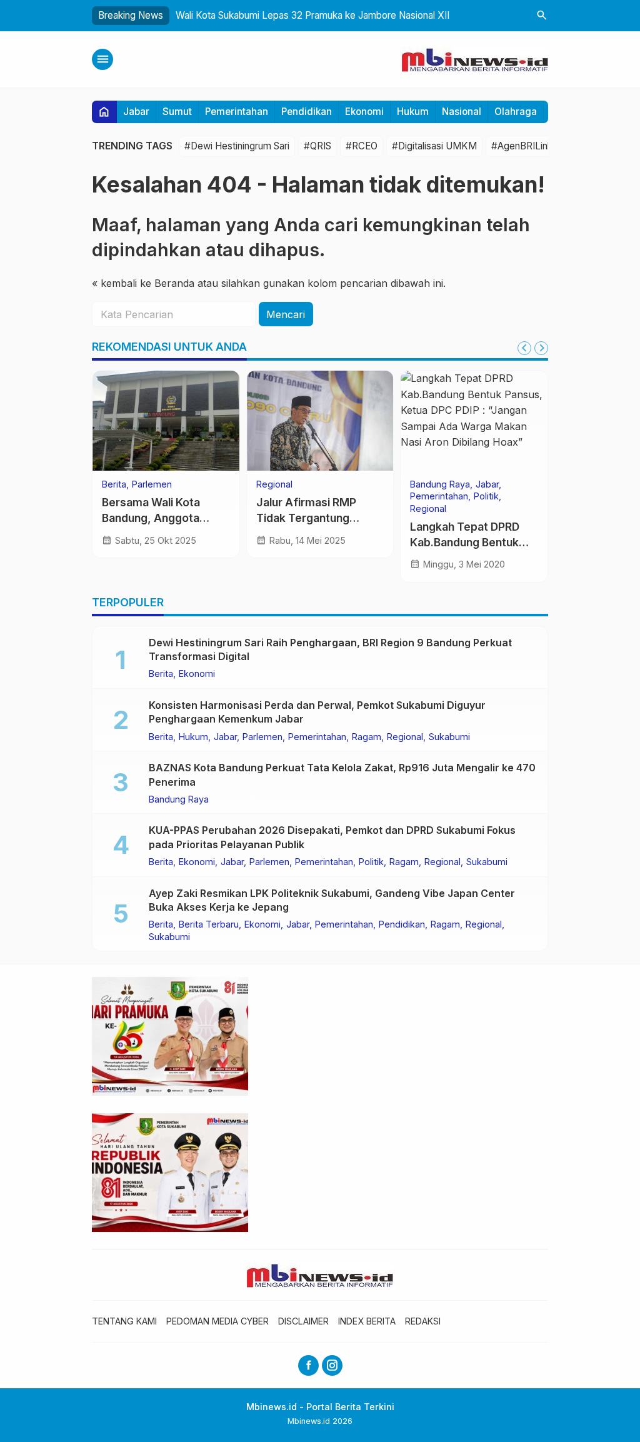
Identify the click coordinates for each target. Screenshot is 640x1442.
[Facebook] (308, 1365)
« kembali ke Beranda (143, 283)
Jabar (136, 112)
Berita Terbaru (209, 924)
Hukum (413, 112)
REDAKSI (423, 1321)
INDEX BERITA (367, 1321)
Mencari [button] (285, 314)
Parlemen (152, 484)
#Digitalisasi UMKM (434, 146)
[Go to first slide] (541, 348)
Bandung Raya (440, 484)
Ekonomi (364, 112)
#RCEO (362, 146)
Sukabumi (449, 737)
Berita (114, 484)
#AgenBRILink (521, 146)
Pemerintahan (236, 112)
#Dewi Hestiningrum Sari (236, 146)
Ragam (366, 737)
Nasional (461, 112)
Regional (274, 484)
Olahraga (515, 112)
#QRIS (317, 146)
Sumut (177, 112)
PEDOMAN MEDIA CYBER (217, 1321)
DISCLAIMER (303, 1321)
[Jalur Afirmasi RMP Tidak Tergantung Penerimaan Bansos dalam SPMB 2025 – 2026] (320, 421)
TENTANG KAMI (124, 1321)
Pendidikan (306, 112)
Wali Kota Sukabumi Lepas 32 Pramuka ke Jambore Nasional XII (312, 15)
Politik (486, 496)
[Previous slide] (524, 348)
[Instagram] (332, 1365)
